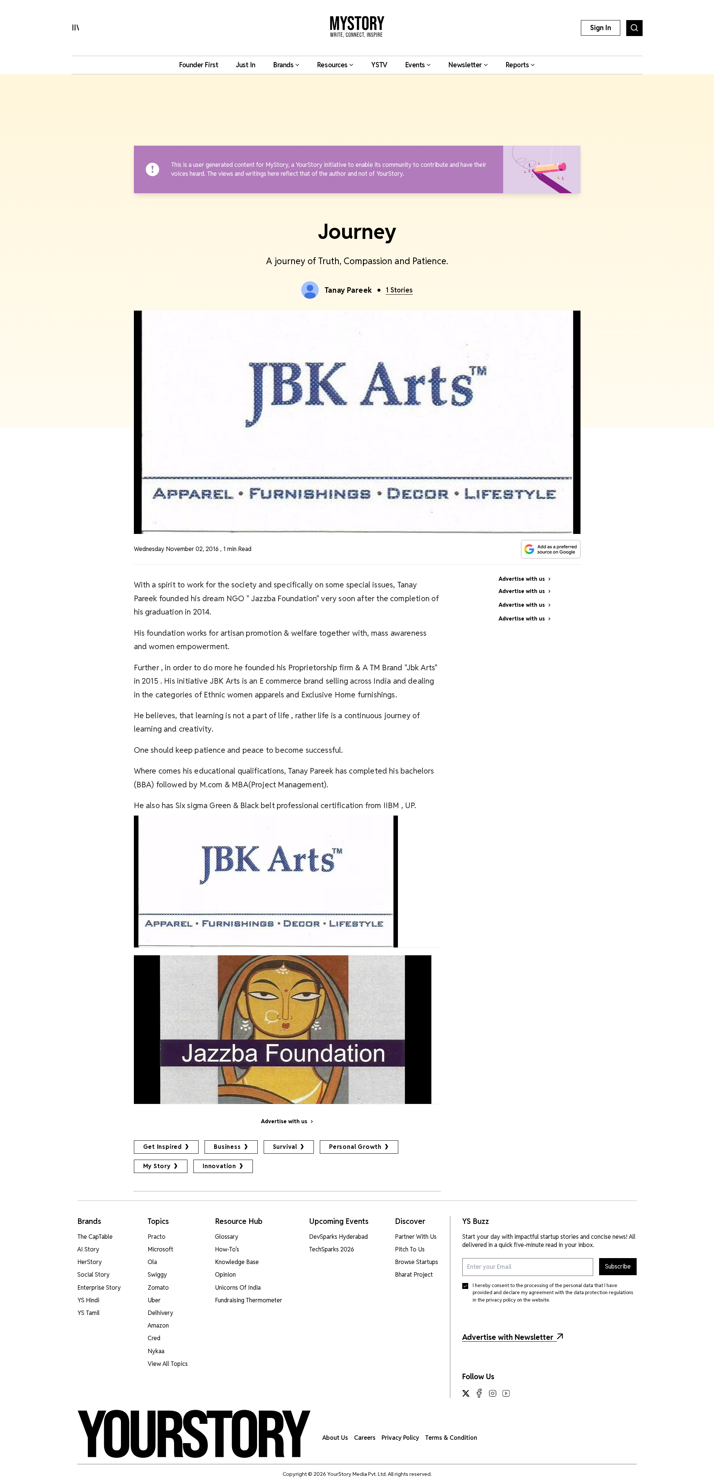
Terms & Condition (451, 1438)
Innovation (219, 1166)
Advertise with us (284, 1121)
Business (227, 1147)
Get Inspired (162, 1147)
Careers (365, 1438)
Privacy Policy (400, 1438)
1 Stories (399, 290)
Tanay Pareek (348, 290)
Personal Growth (355, 1147)
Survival (285, 1147)
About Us (335, 1438)
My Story (157, 1166)
